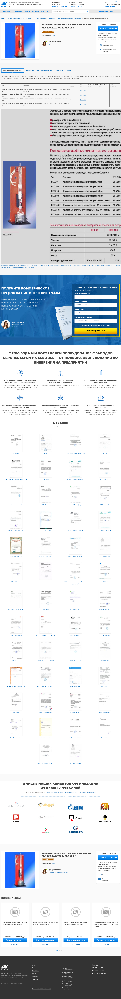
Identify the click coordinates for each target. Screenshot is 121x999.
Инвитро (16, 453)
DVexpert (4, 967)
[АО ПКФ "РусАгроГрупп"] (75, 519)
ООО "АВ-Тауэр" (46, 530)
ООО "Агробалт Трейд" (45, 763)
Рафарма (46, 609)
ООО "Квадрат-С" (16, 556)
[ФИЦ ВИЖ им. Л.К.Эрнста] (45, 675)
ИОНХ (105, 453)
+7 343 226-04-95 (67, 977)
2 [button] (59, 951)
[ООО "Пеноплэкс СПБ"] (46, 650)
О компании (17, 11)
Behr (53, 35)
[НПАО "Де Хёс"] (105, 571)
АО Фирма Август (16, 737)
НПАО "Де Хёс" (105, 582)
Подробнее (14, 944)
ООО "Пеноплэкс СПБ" (46, 661)
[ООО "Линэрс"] (16, 571)
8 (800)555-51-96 (76, 4)
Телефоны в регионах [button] (75, 6)
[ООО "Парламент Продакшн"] (46, 624)
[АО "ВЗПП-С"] (105, 675)
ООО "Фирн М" (105, 505)
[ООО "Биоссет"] (75, 650)
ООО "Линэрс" (16, 582)
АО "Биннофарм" (16, 505)
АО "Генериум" (105, 479)
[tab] (12, 70)
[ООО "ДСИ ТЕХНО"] (105, 598)
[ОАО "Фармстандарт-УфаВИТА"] (16, 468)
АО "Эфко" (46, 505)
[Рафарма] (46, 598)
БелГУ (46, 582)
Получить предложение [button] (108, 28)
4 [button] (64, 951)
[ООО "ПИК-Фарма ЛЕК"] (105, 519)
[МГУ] (46, 443)
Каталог (34, 965)
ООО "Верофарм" (105, 712)
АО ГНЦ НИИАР (75, 763)
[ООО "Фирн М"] (105, 494)
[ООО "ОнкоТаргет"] (46, 701)
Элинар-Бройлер (46, 737)
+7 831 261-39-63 (67, 985)
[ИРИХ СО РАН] (105, 650)
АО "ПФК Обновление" (16, 609)
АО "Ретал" (16, 661)
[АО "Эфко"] (46, 494)
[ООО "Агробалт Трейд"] (46, 752)
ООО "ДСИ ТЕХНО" (105, 609)
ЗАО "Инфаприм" (75, 737)
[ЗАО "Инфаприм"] (75, 727)
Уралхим (46, 479)
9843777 (83, 90)
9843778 (83, 95)
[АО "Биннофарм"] (16, 494)
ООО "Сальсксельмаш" (16, 530)
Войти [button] (118, 1)
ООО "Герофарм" (105, 635)
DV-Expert (4, 4)
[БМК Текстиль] (75, 624)
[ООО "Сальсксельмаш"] (16, 519)
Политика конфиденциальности (41, 988)
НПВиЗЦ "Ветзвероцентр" (16, 686)
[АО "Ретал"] (16, 650)
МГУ (45, 453)
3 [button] (62, 951)
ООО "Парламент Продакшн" (46, 635)
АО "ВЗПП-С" (104, 686)
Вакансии (35, 11)
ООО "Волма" (16, 712)
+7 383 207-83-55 (67, 989)
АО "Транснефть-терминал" (75, 453)
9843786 (83, 99)
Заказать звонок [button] (110, 6)
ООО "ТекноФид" (75, 505)
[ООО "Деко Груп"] (75, 675)
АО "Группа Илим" (45, 556)
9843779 (83, 104)
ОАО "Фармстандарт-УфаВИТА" (16, 479)
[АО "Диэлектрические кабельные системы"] (75, 571)
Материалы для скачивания (40, 968)
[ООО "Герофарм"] (105, 624)
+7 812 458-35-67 (67, 973)
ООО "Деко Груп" (75, 686)
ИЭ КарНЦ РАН (105, 556)
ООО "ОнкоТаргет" (45, 712)
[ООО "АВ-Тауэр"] (46, 519)
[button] (58, 44)
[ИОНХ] (105, 443)
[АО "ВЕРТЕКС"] (75, 598)
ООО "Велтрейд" (105, 737)
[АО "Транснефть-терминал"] (75, 443)
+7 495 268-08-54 (112, 4)
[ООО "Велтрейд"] (105, 727)
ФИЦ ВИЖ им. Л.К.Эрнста (45, 686)
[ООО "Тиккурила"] (16, 624)
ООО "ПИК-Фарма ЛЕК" (105, 530)
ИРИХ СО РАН (105, 661)
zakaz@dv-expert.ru (60, 6)
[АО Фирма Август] (16, 727)
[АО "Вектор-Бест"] (75, 701)
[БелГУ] (45, 571)
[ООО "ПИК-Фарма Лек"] (75, 468)
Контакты (44, 11)
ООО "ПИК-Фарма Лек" (75, 479)
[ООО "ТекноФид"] (75, 494)
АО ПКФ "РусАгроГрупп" (75, 530)
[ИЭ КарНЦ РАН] (105, 545)
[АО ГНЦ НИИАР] (75, 752)
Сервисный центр (107, 11)
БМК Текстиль (75, 635)
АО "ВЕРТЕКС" (75, 609)
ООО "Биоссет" (75, 661)
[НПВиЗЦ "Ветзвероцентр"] (16, 675)
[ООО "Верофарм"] (105, 701)
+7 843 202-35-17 (67, 981)
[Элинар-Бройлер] (46, 727)
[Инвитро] (16, 443)
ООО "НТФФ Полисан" (75, 556)
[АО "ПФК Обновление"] (16, 598)
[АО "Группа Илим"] (45, 545)
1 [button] (57, 951)
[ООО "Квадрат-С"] (16, 545)
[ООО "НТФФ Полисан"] (75, 545)
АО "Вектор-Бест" (75, 712)
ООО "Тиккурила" (16, 635)
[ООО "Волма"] (16, 701)
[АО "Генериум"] (105, 468)
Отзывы (27, 11)
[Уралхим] (46, 468)
